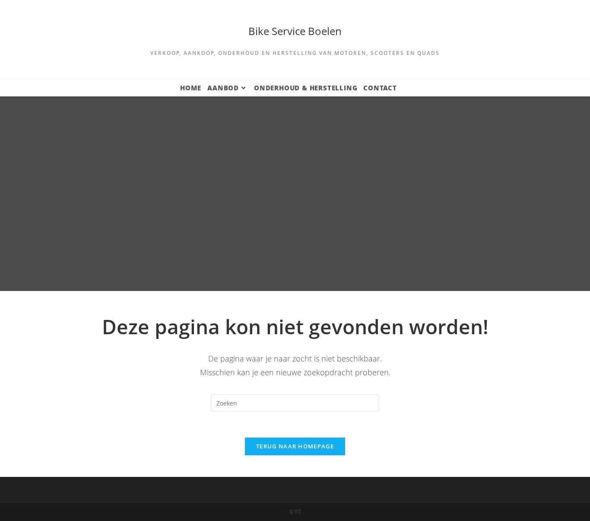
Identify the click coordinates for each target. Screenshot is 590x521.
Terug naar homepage (295, 446)
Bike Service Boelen (295, 31)
